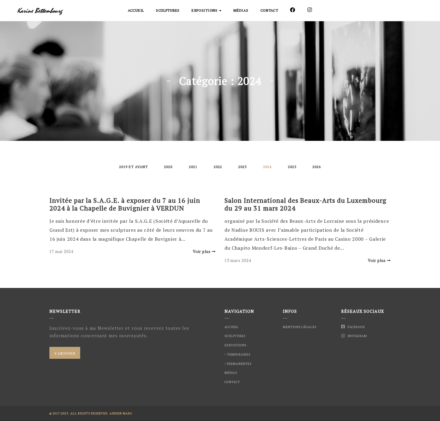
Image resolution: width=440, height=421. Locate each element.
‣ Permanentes (237, 364)
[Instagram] (309, 10)
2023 (242, 166)
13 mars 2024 (237, 260)
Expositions (205, 10)
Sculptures (168, 10)
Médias (240, 10)
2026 (316, 166)
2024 (267, 166)
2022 (218, 166)
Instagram (357, 336)
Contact (269, 10)
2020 (168, 166)
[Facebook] (292, 10)
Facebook (356, 327)
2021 (193, 166)
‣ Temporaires (237, 354)
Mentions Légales (299, 327)
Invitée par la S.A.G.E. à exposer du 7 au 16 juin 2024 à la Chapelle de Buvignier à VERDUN (124, 204)
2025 (292, 166)
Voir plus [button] (202, 251)
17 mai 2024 (61, 251)
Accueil (136, 10)
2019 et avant (133, 166)
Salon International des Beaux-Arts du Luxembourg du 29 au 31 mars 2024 (305, 204)
